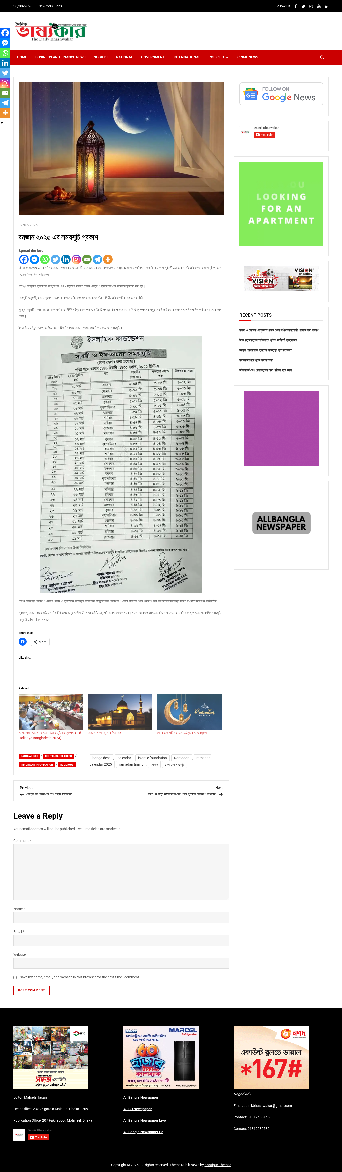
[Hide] (2, 123)
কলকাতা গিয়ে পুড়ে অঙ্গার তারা (256, 360)
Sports (101, 57)
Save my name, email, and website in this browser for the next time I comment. (80, 977)
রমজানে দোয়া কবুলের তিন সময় (104, 733)
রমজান (154, 764)
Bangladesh (29, 756)
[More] (108, 259)
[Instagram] (76, 259)
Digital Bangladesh (58, 756)
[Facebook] (24, 259)
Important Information (37, 764)
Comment (22, 841)
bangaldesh (101, 758)
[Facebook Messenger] (34, 259)
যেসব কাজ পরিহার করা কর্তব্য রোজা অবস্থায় (182, 733)
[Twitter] (55, 259)
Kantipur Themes (218, 1165)
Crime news (247, 57)
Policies (216, 57)
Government (153, 57)
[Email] (87, 259)
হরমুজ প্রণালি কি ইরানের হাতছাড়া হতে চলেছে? (265, 350)
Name (19, 909)
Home (22, 57)
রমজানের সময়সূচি (174, 764)
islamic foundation (152, 758)
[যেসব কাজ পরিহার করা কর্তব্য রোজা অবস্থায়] (189, 712)
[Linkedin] (66, 259)
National (124, 57)
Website (19, 954)
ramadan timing (131, 764)
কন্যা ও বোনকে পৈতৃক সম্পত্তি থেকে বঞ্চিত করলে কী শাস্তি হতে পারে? (279, 330)
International (186, 57)
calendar (124, 758)
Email (18, 932)
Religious (66, 764)
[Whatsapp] (45, 259)
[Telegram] (97, 259)
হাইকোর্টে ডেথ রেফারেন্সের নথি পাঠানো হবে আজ (265, 370)
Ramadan (181, 758)
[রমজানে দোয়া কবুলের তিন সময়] (120, 712)
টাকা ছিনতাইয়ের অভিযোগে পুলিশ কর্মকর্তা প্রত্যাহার (268, 340)
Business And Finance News (60, 57)
